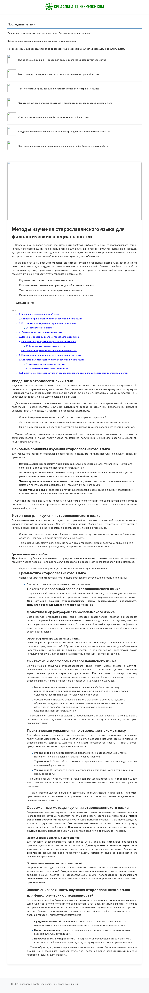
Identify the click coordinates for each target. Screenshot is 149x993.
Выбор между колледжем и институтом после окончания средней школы (58, 74)
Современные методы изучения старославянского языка (52, 359)
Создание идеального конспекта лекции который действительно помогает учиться (64, 131)
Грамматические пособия (41, 328)
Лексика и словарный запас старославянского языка (50, 337)
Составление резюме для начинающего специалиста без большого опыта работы (63, 146)
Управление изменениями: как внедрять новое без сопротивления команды (48, 33)
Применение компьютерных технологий (49, 368)
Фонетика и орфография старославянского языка (48, 341)
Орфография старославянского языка (47, 346)
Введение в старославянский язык (40, 314)
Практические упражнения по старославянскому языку (52, 355)
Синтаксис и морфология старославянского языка (49, 350)
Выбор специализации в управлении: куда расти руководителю (41, 41)
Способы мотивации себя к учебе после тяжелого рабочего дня (53, 117)
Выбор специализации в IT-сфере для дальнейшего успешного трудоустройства (62, 60)
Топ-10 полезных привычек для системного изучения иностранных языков (58, 88)
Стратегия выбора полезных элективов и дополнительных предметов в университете (65, 103)
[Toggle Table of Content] (14, 310)
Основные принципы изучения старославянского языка (51, 318)
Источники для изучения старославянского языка (48, 323)
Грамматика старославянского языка (42, 332)
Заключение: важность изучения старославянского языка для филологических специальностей (75, 373)
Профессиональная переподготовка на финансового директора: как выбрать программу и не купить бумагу (66, 49)
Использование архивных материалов (47, 364)
